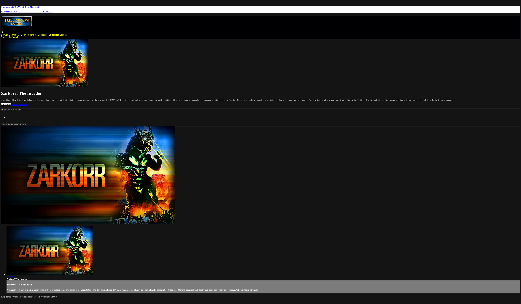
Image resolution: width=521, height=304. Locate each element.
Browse (5, 35)
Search (12, 35)
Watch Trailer (17, 104)
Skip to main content (10, 2)
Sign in (63, 35)
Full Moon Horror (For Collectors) (32, 35)
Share (25, 104)
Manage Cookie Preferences (38, 297)
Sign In (15, 37)
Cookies (22, 297)
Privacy (15, 297)
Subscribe (6, 104)
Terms (9, 297)
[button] (2, 32)
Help (3, 297)
